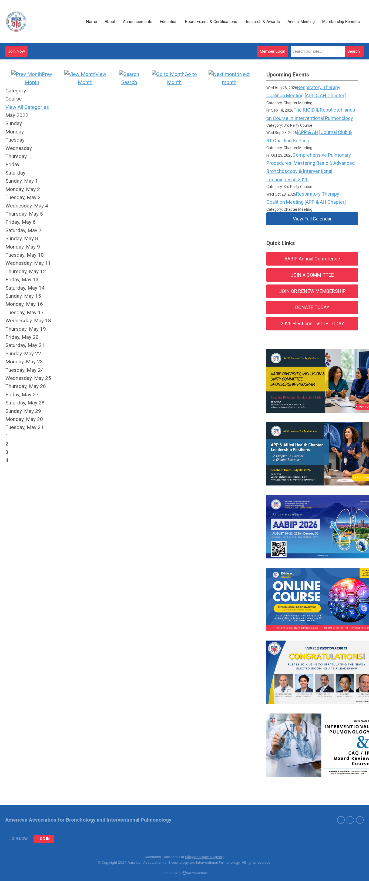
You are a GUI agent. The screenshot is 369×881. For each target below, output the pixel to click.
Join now (18, 839)
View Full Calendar (312, 219)
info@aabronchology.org (204, 857)
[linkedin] (360, 820)
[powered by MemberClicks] (184, 874)
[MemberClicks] (16, 21)
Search (353, 51)
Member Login (272, 51)
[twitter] (341, 820)
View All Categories (27, 107)
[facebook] (350, 820)
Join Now (16, 51)
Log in (44, 839)
